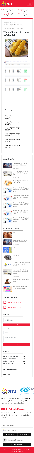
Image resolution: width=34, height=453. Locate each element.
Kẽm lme (16, 255)
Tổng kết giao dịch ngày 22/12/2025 (12, 129)
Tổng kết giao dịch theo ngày (14, 25)
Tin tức (13, 23)
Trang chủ (6, 23)
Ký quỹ (15, 248)
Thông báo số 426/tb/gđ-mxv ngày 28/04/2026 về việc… (21, 212)
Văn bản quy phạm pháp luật (21, 280)
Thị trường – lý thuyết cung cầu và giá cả (20, 287)
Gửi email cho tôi (8, 329)
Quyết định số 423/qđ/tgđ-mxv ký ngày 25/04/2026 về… (21, 189)
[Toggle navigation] (29, 4)
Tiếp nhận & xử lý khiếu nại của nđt (20, 181)
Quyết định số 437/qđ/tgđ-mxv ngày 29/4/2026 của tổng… (21, 197)
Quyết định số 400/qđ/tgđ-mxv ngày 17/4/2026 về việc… (21, 219)
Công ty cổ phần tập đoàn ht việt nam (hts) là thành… (21, 264)
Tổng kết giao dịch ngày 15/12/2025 (12, 141)
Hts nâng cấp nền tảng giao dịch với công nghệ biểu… (21, 172)
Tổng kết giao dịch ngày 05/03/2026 (12, 117)
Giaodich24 (6, 374)
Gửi (16, 325)
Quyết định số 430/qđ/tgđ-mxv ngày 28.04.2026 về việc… (21, 204)
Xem (24, 356)
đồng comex (17, 233)
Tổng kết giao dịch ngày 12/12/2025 (12, 146)
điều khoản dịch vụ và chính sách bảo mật (20, 164)
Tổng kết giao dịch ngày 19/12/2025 (12, 123)
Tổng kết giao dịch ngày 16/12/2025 (12, 135)
